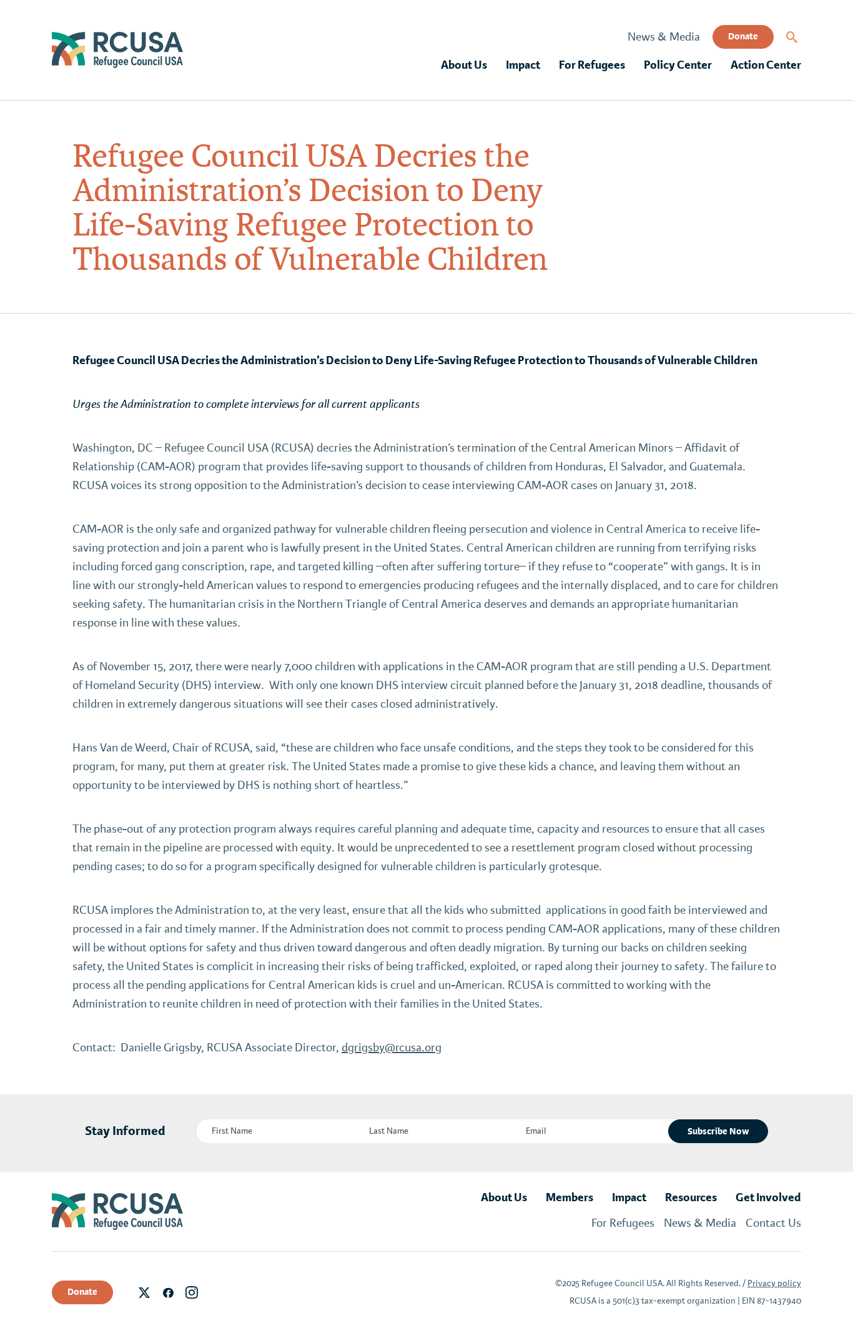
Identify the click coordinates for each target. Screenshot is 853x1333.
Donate (743, 36)
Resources (691, 1197)
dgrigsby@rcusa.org (391, 1047)
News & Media (664, 37)
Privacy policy (774, 1283)
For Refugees (592, 65)
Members (569, 1197)
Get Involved (768, 1197)
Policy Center (678, 65)
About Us (464, 65)
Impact (523, 65)
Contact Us (773, 1223)
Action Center (766, 65)
